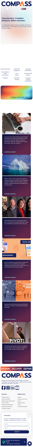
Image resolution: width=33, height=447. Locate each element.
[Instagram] (8, 388)
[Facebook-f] (4, 388)
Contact (23, 9)
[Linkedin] (13, 388)
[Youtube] (17, 388)
